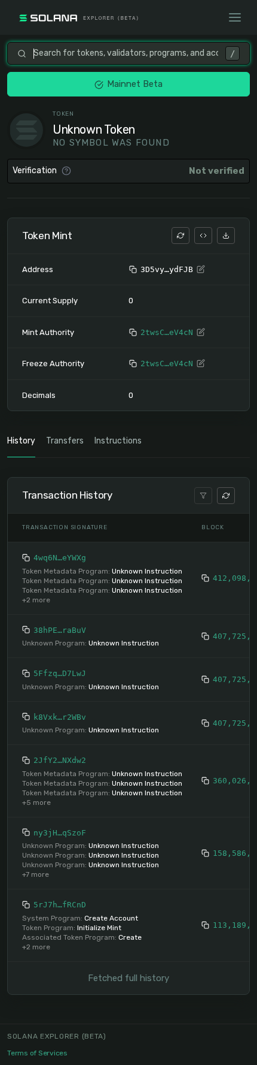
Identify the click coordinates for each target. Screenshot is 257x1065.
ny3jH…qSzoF (59, 832)
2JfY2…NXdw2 (59, 760)
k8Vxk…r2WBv (59, 717)
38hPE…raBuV (59, 630)
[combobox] (125, 53)
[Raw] (203, 235)
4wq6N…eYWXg (59, 557)
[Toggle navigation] (235, 17)
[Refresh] (180, 235)
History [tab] (21, 441)
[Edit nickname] (201, 270)
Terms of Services (37, 1053)
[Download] (226, 235)
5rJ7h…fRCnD (59, 904)
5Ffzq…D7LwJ (59, 673)
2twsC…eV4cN (166, 332)
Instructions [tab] (118, 441)
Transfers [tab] (65, 441)
